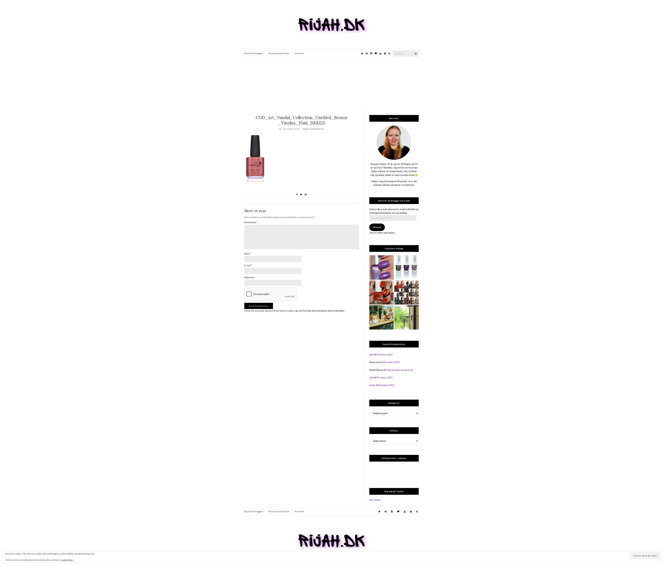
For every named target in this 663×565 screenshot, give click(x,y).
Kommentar (251, 222)
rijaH (371, 354)
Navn (247, 253)
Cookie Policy (67, 560)
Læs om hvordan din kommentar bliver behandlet (319, 310)
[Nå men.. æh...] (406, 317)
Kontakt (299, 53)
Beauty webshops (279, 53)
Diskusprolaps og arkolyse (399, 370)
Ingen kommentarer (313, 129)
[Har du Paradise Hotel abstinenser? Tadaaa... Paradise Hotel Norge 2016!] (381, 317)
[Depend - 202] (381, 267)
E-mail (248, 265)
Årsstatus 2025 (385, 354)
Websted (249, 277)
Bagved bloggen (253, 53)
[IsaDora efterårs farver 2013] (406, 267)
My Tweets (375, 500)
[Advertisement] (331, 84)
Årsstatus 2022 (385, 377)
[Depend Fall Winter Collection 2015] (406, 292)
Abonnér (377, 227)
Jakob (372, 385)
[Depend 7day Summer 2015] (381, 292)
